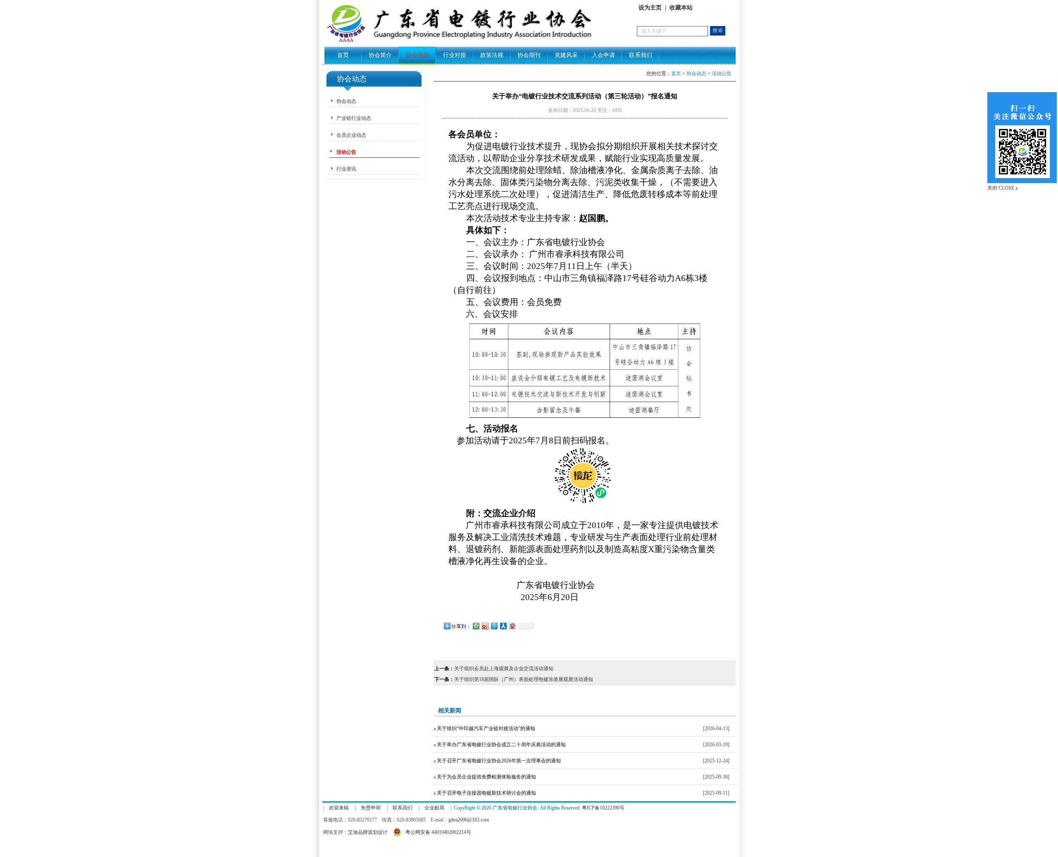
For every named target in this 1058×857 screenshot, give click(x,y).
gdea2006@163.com (468, 820)
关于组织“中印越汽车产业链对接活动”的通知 (485, 728)
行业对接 (454, 55)
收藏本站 (681, 8)
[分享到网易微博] (512, 626)
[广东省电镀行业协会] (479, 42)
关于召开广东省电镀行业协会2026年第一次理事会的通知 (498, 761)
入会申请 (603, 55)
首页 (343, 55)
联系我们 (640, 55)
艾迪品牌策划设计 (368, 832)
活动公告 (722, 73)
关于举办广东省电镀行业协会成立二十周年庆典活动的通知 (501, 744)
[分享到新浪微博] (484, 626)
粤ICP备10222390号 (603, 808)
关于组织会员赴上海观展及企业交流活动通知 (503, 668)
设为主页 (650, 8)
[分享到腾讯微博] (493, 626)
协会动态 (417, 55)
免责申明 (371, 808)
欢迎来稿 (339, 808)
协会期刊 (529, 55)
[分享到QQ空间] (475, 626)
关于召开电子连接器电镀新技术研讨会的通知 (486, 793)
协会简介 (380, 55)
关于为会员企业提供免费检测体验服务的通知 (486, 777)
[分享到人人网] (503, 626)
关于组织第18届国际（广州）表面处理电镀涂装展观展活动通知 (523, 679)
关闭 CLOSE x (1002, 188)
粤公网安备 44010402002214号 (438, 832)
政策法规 (491, 55)
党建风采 (566, 55)
